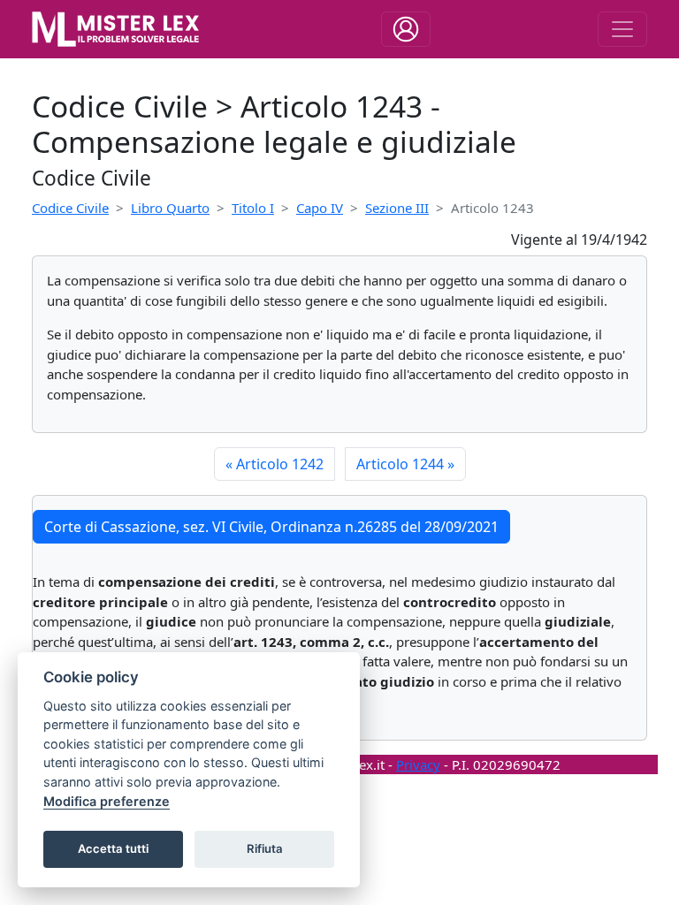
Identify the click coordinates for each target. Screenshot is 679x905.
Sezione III (397, 208)
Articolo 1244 (405, 464)
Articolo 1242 (274, 464)
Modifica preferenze (106, 801)
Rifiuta (265, 848)
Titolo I (253, 208)
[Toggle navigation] (406, 29)
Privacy (418, 764)
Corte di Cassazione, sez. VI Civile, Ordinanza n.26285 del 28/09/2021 (271, 526)
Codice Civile (70, 208)
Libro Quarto (170, 208)
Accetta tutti (113, 848)
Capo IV (319, 208)
